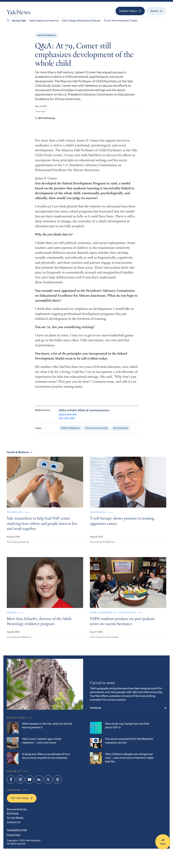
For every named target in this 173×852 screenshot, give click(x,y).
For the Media (15, 818)
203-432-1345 (67, 418)
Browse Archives (17, 809)
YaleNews (18, 13)
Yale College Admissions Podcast (81, 20)
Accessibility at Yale (17, 829)
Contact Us (13, 822)
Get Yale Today (20, 798)
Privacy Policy (14, 834)
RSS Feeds (13, 813)
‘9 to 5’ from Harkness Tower (120, 20)
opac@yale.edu (68, 414)
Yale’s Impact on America (44, 20)
